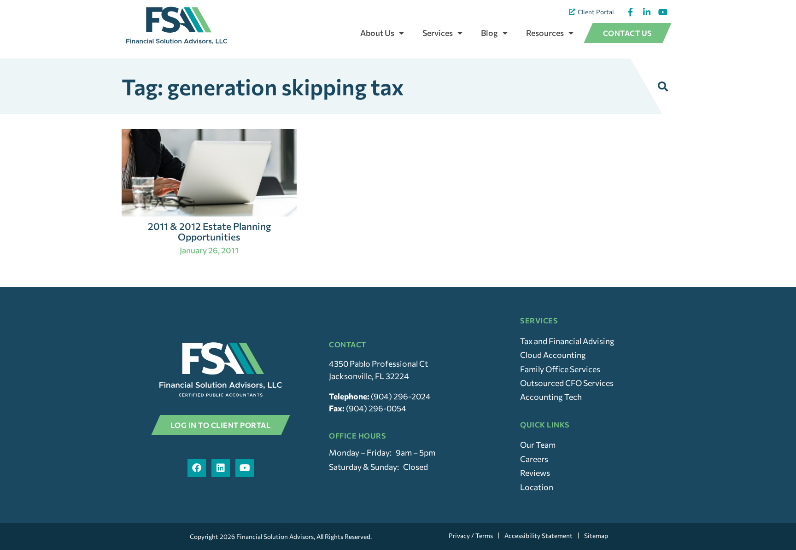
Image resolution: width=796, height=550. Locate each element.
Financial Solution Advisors (275, 536)
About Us (377, 33)
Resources (545, 33)
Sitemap (596, 535)
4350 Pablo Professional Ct (378, 363)
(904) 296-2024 (401, 396)
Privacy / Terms (471, 535)
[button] (663, 86)
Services (437, 33)
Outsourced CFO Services (567, 383)
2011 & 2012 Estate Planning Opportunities (209, 231)
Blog (489, 33)
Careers (534, 459)
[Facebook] (196, 468)
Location (536, 487)
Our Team (538, 444)
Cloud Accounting (553, 355)
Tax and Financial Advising (567, 341)
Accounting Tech (551, 397)
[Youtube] (244, 468)
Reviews (535, 473)
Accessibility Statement (538, 535)
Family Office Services (560, 369)
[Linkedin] (220, 468)
